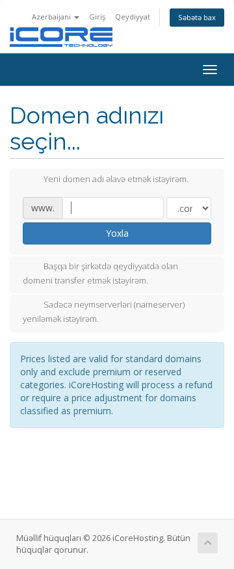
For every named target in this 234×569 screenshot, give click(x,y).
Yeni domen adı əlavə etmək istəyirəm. (116, 179)
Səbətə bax (197, 17)
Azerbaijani (52, 16)
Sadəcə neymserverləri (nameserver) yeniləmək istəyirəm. (104, 312)
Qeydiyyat (132, 16)
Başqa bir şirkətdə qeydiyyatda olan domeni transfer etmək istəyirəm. (100, 273)
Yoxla (117, 233)
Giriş (97, 16)
